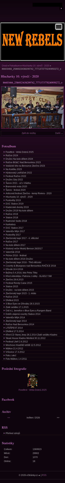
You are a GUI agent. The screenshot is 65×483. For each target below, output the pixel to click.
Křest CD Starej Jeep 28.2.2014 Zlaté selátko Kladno (31, 334)
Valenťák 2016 (13, 252)
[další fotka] (58, 107)
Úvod (4, 65)
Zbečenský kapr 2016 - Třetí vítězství (23, 262)
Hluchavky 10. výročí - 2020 (35, 65)
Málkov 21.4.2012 (14, 348)
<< (8, 417)
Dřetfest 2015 (12, 300)
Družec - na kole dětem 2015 (20, 290)
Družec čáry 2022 (14, 179)
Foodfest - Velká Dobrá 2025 (20, 152)
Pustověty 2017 (13, 235)
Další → (59, 133)
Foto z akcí (11, 355)
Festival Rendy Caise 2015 (19, 283)
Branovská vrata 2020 (16, 186)
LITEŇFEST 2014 (14, 328)
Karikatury (11, 224)
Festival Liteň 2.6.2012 (17, 341)
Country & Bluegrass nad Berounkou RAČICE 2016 (31, 266)
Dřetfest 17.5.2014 (15, 331)
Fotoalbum (14, 65)
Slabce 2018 (12, 217)
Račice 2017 (12, 241)
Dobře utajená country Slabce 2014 (23, 314)
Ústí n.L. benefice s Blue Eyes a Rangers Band (28, 310)
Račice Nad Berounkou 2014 (20, 324)
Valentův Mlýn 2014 (15, 317)
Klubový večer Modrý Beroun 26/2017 (24, 248)
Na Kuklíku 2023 (14, 169)
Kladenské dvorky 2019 (17, 207)
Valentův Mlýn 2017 (15, 231)
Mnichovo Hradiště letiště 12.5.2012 (23, 345)
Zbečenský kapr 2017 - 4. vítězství (22, 238)
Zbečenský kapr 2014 (16, 321)
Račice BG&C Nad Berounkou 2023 (23, 162)
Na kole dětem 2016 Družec (19, 259)
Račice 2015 (12, 297)
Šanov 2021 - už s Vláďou (18, 183)
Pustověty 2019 (13, 200)
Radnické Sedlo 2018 (16, 221)
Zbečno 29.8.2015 (14, 279)
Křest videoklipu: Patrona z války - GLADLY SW (29, 276)
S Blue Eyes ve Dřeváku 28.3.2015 (23, 303)
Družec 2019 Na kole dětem (19, 210)
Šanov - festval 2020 (16, 190)
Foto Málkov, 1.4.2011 (16, 359)
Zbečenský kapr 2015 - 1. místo (21, 293)
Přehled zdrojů (13, 433)
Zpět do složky (29, 133)
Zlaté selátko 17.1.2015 (17, 307)
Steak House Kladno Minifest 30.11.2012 (26, 338)
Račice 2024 (12, 155)
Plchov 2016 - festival (16, 255)
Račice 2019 (12, 214)
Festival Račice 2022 (16, 176)
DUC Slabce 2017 (14, 228)
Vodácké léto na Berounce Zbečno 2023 (25, 166)
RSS (44, 475)
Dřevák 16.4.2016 (14, 269)
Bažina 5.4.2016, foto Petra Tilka (21, 272)
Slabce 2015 (12, 286)
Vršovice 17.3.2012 (15, 352)
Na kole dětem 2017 (15, 245)
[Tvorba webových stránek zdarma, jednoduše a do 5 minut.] (39, 475)
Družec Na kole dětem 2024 (19, 159)
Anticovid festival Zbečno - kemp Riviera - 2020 (29, 193)
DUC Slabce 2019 (14, 203)
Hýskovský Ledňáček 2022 (19, 172)
